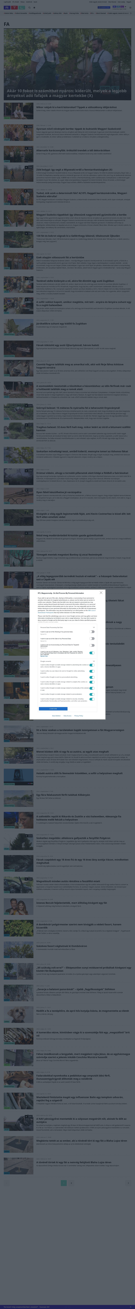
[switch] (92, 631)
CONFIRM (53, 709)
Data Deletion (56, 716)
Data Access (67, 716)
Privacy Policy (78, 716)
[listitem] (67, 627)
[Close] (102, 593)
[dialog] (67, 654)
